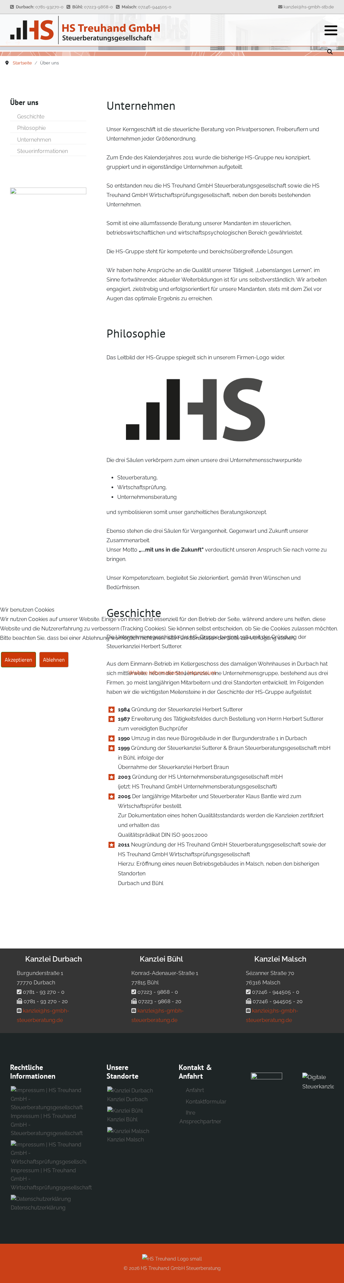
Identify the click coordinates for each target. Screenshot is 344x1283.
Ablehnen (54, 660)
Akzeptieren (18, 660)
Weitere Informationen (155, 673)
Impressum (201, 673)
